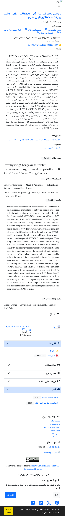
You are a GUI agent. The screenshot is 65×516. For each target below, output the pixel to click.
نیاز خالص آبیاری (26, 139)
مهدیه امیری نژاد (34, 30)
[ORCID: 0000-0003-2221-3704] (38, 32)
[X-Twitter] (49, 504)
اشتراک (10, 495)
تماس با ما (56, 433)
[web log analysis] (52, 453)
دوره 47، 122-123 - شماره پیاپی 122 (18, 328)
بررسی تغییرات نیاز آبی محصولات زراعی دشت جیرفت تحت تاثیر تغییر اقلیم (32, 15)
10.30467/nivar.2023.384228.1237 (43, 45)
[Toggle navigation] (33, 6)
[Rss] (33, 504)
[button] (39, 512)
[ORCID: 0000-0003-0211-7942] (58, 32)
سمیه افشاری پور (54, 30)
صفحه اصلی (55, 421)
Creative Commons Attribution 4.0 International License (41, 467)
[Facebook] (57, 504)
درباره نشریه (55, 424)
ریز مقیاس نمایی (42, 139)
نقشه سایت (55, 437)
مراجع (53, 313)
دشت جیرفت (12, 139)
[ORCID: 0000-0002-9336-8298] (46, 29)
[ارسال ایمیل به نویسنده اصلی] (60, 32)
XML (52, 351)
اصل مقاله (45, 356)
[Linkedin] (41, 504)
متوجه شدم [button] (8, 510)
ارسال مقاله (55, 430)
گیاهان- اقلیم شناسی (51, 148)
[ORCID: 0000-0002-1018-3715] (26, 29)
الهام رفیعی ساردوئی (12, 30)
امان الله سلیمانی (46, 33)
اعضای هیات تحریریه (52, 427)
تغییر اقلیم (56, 139)
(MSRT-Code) (54, 447)
